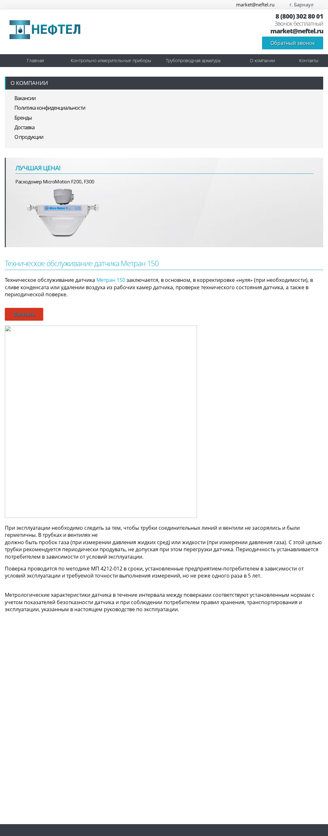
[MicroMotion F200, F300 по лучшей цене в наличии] (63, 212)
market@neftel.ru (255, 4)
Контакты (308, 60)
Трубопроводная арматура (193, 60)
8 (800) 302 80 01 (299, 16)
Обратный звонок (292, 42)
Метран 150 (110, 279)
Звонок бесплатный (299, 23)
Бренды (23, 117)
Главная (35, 60)
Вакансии (25, 98)
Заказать (24, 314)
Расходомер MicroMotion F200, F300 (54, 181)
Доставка (24, 127)
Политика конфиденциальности (49, 107)
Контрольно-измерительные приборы (111, 60)
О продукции (28, 136)
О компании (262, 60)
